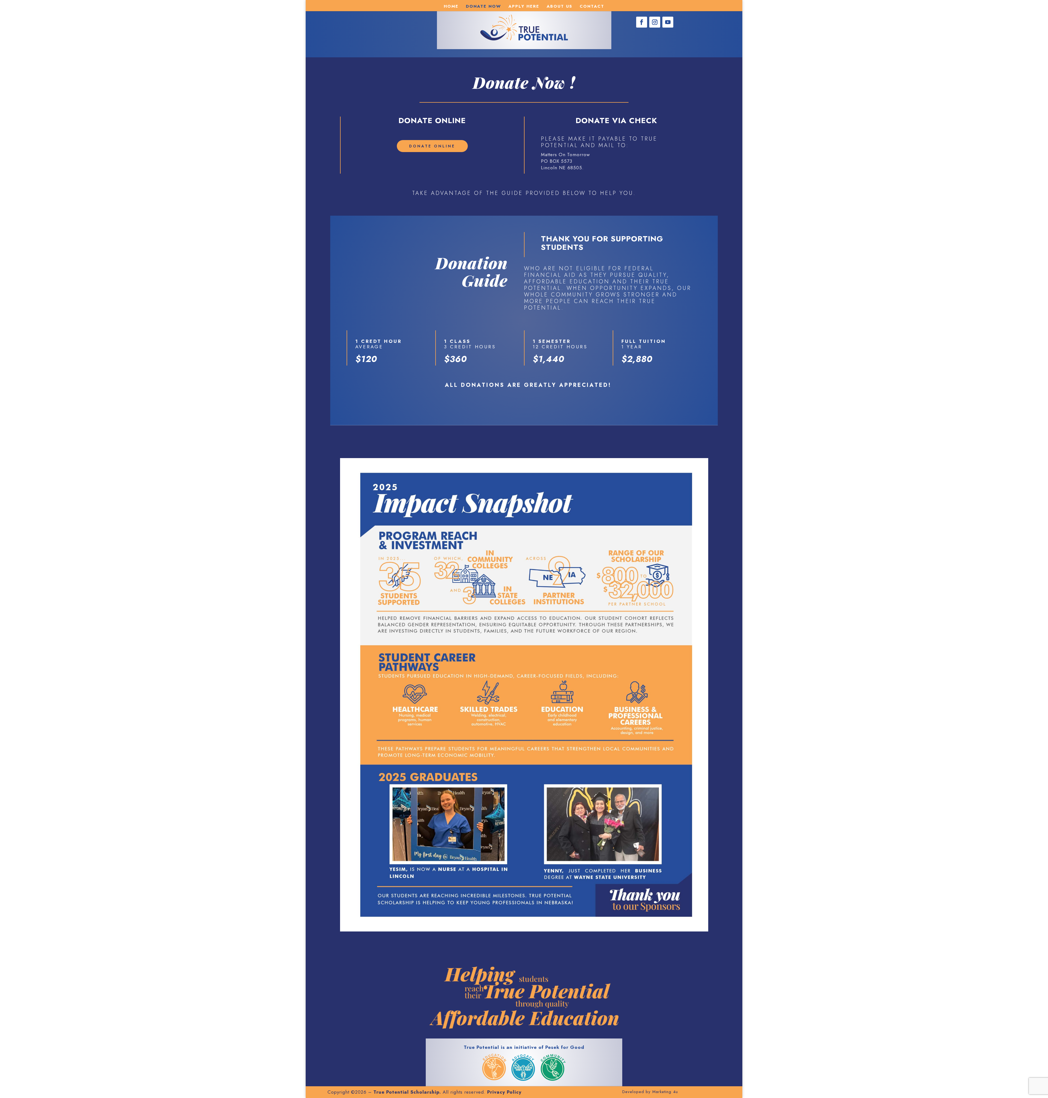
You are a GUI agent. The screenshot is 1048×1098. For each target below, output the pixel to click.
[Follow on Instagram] (654, 22)
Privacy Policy (504, 1092)
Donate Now (483, 6)
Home (451, 6)
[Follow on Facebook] (641, 22)
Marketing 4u (665, 1092)
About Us (559, 6)
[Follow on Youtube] (667, 22)
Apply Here (523, 6)
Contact (592, 6)
